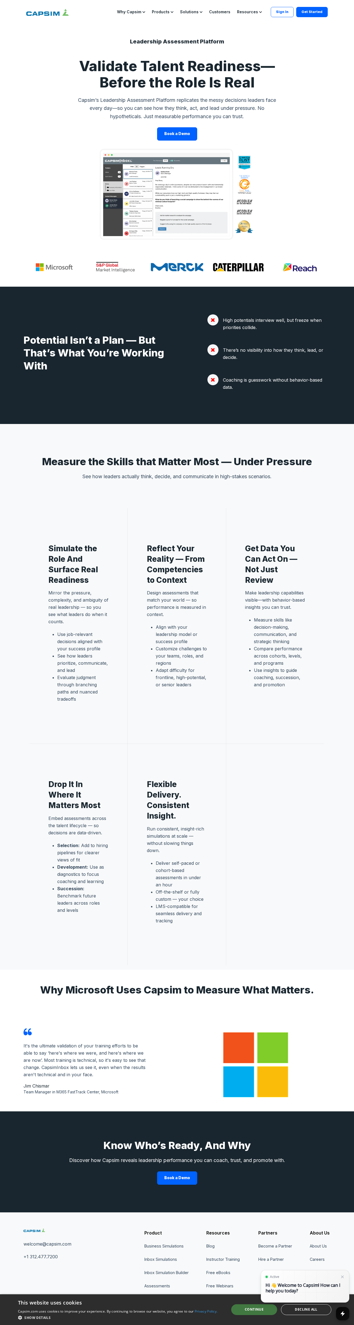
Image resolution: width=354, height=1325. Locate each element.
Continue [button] (254, 1309)
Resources (218, 1233)
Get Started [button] (311, 12)
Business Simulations (164, 1246)
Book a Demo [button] (177, 133)
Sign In (282, 12)
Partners (267, 1233)
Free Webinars (219, 1285)
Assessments (157, 1285)
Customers (219, 11)
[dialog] (177, 1309)
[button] (131, 12)
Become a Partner (275, 1246)
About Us (320, 1233)
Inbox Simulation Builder (166, 1272)
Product (153, 1233)
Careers (317, 1259)
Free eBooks (218, 1272)
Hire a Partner (271, 1259)
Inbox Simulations (160, 1259)
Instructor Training (223, 1259)
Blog (210, 1246)
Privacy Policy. (206, 1311)
